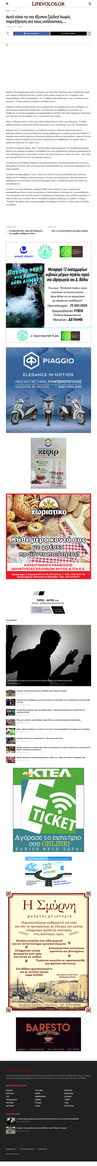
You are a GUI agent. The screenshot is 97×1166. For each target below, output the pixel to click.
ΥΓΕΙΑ (66, 1103)
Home (8, 11)
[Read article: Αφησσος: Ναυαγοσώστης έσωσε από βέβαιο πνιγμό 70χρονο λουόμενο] (10, 693)
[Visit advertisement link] (48, 292)
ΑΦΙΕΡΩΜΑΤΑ (40, 1096)
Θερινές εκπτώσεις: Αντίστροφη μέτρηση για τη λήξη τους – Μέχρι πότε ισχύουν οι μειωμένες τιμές (51, 757)
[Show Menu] (7, 3)
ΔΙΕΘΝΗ (38, 1100)
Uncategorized (11, 1100)
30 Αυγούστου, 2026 (15, 683)
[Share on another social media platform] (89, 33)
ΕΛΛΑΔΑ (38, 1103)
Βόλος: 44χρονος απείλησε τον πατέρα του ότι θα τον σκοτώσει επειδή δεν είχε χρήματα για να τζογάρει (53, 729)
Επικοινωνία (42, 1149)
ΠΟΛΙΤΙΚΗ (67, 1096)
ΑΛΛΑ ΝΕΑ (39, 1090)
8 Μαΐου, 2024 (10, 26)
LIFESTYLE (10, 1093)
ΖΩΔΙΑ (14, 11)
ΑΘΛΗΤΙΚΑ (10, 1106)
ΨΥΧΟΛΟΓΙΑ (69, 1106)
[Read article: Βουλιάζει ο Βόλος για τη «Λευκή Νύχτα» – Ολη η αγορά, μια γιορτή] (10, 740)
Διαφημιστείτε (11, 1149)
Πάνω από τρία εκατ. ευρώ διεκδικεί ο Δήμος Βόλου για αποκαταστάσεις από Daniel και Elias (49, 720)
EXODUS (9, 1090)
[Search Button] (90, 3)
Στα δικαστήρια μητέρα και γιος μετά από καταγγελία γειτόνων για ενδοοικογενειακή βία (40, 681)
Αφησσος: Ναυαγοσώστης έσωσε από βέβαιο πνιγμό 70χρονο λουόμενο (42, 691)
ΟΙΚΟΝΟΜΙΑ (68, 1093)
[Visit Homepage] (48, 3)
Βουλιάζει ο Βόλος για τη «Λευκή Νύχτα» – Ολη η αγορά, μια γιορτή (40, 738)
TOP (7, 1096)
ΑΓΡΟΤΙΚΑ (9, 1103)
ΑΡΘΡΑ (37, 1093)
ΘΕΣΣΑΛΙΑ (68, 1090)
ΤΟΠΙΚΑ (67, 1100)
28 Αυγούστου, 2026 (23, 741)
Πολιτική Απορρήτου (27, 1149)
